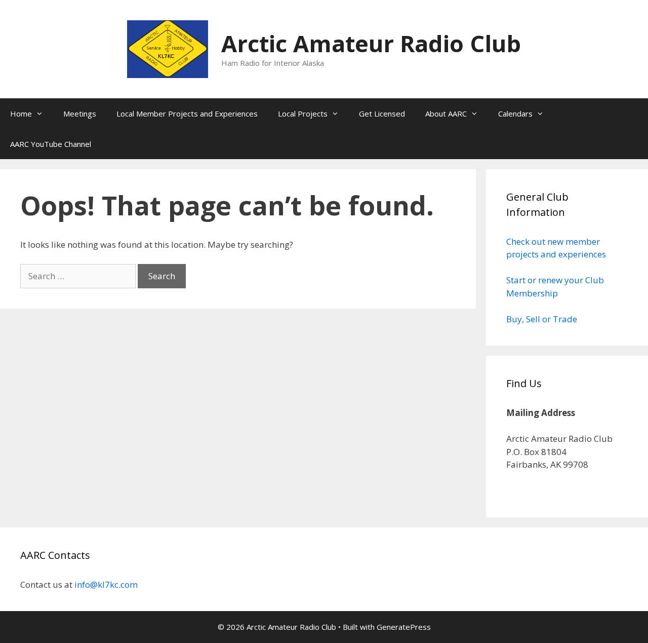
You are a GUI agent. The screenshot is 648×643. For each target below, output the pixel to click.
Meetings (79, 113)
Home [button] (21, 113)
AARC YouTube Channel (50, 144)
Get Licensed (382, 113)
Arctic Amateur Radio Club (371, 43)
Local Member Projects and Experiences (187, 113)
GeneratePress (404, 627)
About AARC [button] (446, 113)
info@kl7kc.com (106, 584)
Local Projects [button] (303, 113)
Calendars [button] (515, 113)
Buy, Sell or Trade (541, 319)
